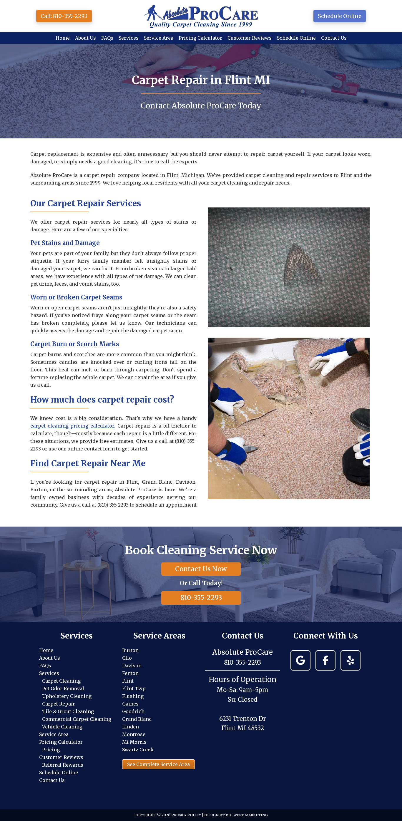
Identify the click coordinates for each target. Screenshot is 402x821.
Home (46, 650)
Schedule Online (339, 16)
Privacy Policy (186, 815)
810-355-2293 (201, 598)
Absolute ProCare (201, 16)
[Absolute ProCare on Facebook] (325, 660)
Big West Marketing (247, 815)
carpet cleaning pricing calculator (72, 426)
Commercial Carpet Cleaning (76, 719)
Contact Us (52, 780)
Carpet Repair (58, 704)
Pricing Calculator (61, 742)
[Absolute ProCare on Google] (300, 660)
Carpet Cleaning (61, 681)
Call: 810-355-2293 (64, 16)
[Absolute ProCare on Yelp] (350, 660)
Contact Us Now (201, 569)
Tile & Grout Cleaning (68, 711)
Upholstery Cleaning (67, 696)
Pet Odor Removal (63, 688)
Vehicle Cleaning (62, 727)
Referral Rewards (62, 765)
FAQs (45, 665)
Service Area (54, 734)
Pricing (51, 750)
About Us (49, 658)
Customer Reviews (61, 757)
